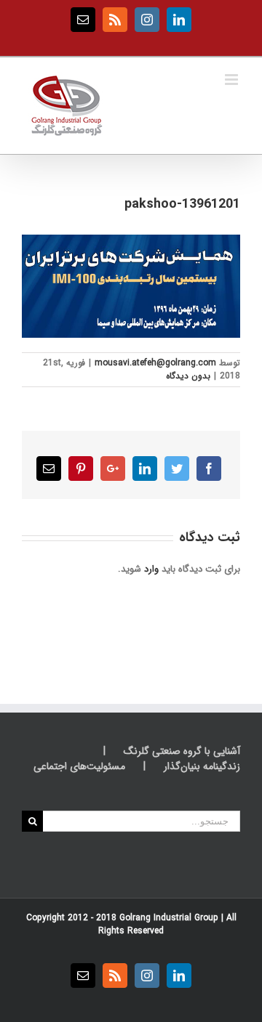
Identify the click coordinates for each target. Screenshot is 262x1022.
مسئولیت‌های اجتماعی (79, 766)
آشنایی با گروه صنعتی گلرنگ (182, 751)
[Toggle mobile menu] (232, 79)
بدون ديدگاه (188, 376)
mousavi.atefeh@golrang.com (155, 363)
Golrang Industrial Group (168, 918)
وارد (151, 569)
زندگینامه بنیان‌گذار (202, 766)
